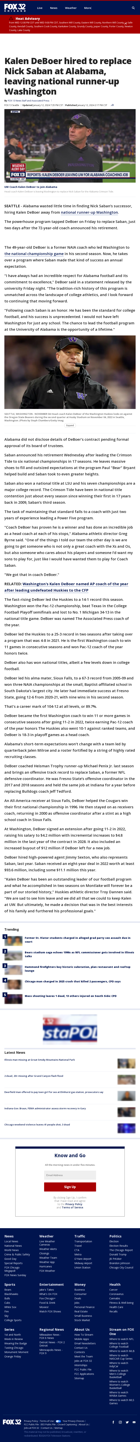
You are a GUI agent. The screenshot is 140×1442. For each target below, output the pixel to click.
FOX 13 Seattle (11, 105)
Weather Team (48, 1257)
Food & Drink (47, 1302)
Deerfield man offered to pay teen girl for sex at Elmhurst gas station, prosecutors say (53, 1092)
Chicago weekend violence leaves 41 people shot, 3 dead (37, 1124)
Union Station (82, 1267)
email (134, 1422)
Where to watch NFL (121, 1339)
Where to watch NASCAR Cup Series (121, 1357)
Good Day (10, 1258)
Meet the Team (83, 1356)
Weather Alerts (48, 1249)
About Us (82, 1329)
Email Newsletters (85, 1343)
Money (79, 1284)
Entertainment (51, 1284)
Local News (11, 1241)
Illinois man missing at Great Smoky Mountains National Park (39, 1059)
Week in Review (13, 1339)
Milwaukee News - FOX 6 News (50, 1336)
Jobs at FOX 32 (83, 1360)
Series (9, 1329)
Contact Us (81, 1347)
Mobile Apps (81, 1339)
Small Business (83, 1315)
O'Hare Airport (82, 1258)
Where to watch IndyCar (118, 1364)
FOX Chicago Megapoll (12, 1269)
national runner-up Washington (89, 212)
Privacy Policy (73, 1204)
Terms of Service (72, 1207)
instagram (120, 1422)
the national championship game (34, 253)
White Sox (10, 1307)
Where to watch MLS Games (121, 1401)
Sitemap (79, 1378)
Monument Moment (16, 1352)
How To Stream (83, 1334)
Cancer (113, 1289)
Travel (78, 1245)
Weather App (47, 1262)
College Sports (13, 1320)
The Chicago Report (121, 1250)
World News (11, 1250)
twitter (127, 1422)
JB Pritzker (115, 1258)
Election (114, 1241)
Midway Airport (83, 1263)
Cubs (7, 1302)
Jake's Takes (46, 1289)
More (87, 8)
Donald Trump (118, 1254)
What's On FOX (48, 1294)
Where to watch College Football (119, 1345)
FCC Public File (83, 1369)
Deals (77, 1298)
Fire (6, 1311)
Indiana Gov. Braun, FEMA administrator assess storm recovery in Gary (45, 1108)
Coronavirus (116, 1294)
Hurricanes (45, 1266)
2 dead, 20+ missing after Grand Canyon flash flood (33, 1076)
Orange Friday (12, 1356)
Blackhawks (11, 1294)
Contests (79, 1352)
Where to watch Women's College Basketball (119, 1385)
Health (114, 1284)
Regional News (51, 1329)
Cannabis (114, 1298)
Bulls (7, 1298)
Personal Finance (84, 1307)
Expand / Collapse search (133, 8)
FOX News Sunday (15, 1275)
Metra (77, 1254)
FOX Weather (47, 1270)
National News (13, 1245)
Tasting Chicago (13, 1347)
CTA (76, 1250)
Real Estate (81, 1311)
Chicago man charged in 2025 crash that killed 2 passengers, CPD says (73, 981)
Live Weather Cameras (47, 1243)
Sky (6, 1315)
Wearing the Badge (15, 1343)
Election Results (118, 1245)
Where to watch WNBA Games (118, 1394)
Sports (9, 1284)
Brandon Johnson (119, 1263)
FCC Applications (84, 1374)
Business (79, 1289)
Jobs (76, 1302)
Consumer (80, 1294)
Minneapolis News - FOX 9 (51, 1351)
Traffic (79, 1236)
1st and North (12, 1334)
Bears (7, 1289)
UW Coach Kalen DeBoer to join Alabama (30, 187)
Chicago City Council (121, 1267)
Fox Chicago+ (47, 1298)
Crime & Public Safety (17, 1254)
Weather (46, 1236)
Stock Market (82, 1320)
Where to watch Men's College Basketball (118, 1374)
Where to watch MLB (122, 1351)
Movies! (43, 1307)
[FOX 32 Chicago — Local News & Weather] (16, 7)
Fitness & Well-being (121, 1302)
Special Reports (13, 1263)
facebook (113, 1422)
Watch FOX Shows (50, 1311)
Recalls (113, 1311)
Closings (44, 1253)
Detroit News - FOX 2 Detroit (52, 1344)
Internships (80, 1365)
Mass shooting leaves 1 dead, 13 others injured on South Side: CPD (70, 996)
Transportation (83, 1241)
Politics (115, 1236)
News (8, 1236)
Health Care (116, 1307)
